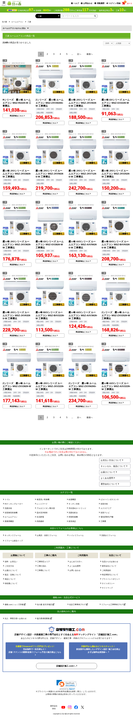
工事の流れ (41, 566)
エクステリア (106, 508)
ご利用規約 (106, 570)
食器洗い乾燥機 (43, 499)
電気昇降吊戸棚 (107, 517)
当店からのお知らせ (110, 562)
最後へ (90, 54)
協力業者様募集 (43, 618)
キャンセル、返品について (113, 466)
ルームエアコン (10, 28)
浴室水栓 (104, 504)
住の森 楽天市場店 (44, 604)
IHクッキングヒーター (14, 504)
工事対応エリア (43, 562)
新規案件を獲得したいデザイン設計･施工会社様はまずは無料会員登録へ (98, 649)
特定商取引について (110, 575)
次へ (79, 54)
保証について (10, 579)
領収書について (11, 583)
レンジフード (42, 504)
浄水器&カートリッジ (77, 508)
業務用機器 (9, 521)
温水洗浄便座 (42, 513)
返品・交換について (13, 575)
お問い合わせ (74, 570)
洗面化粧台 (73, 513)
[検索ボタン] (95, 16)
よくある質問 (107, 478)
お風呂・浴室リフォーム (47, 535)
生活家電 (40, 517)
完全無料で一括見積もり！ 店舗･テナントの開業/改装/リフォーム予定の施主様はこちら (34, 649)
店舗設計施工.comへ (65, 666)
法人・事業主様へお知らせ (15, 618)
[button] (66, 685)
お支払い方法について (111, 460)
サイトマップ (107, 588)
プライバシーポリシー (111, 579)
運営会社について (109, 484)
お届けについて (108, 472)
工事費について (43, 570)
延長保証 (72, 521)
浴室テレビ (105, 513)
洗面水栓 (8, 508)
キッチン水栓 (74, 504)
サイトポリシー (108, 583)
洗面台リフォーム (108, 535)
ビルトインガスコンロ (110, 499)
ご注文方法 (9, 566)
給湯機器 (72, 499)
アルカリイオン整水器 (46, 508)
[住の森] (14, 3)
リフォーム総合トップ (14, 541)
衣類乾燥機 (73, 517)
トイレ (7, 499)
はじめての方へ (75, 562)
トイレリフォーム (76, 535)
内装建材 (40, 521)
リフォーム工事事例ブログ (112, 604)
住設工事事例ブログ (77, 604)
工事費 (103, 521)
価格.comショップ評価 (14, 604)
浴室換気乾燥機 (11, 513)
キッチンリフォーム (13, 535)
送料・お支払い (11, 562)
